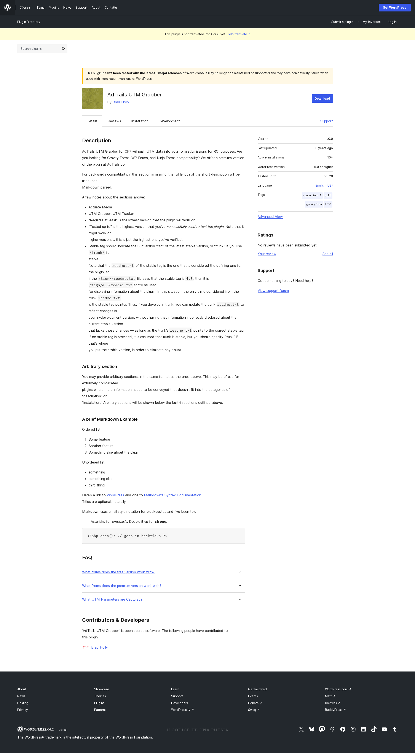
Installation (139, 121)
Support (326, 121)
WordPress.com (338, 689)
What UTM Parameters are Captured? (112, 599)
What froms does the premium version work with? (121, 586)
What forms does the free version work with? (118, 572)
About (21, 689)
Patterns (100, 709)
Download (322, 98)
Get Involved (257, 689)
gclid (328, 195)
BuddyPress (335, 709)
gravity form (314, 204)
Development (169, 121)
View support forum (273, 290)
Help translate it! (239, 34)
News (21, 696)
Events (253, 696)
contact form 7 (312, 195)
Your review (267, 254)
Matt (330, 696)
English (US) (324, 185)
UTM (328, 204)
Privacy (22, 709)
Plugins (99, 703)
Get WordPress (395, 7)
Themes (100, 696)
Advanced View (270, 216)
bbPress (333, 703)
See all (327, 254)
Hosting (22, 703)
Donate (255, 703)
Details (92, 121)
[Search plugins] (63, 48)
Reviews (114, 121)
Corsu (63, 729)
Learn (175, 689)
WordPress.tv (182, 709)
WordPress (115, 495)
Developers (179, 703)
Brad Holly (121, 102)
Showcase (101, 689)
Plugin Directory (28, 22)
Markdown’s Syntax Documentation (172, 495)
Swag (254, 709)
